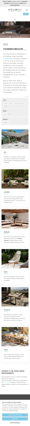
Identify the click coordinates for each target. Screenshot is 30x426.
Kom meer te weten (13, 410)
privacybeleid (7, 382)
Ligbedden (6, 106)
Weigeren (15, 418)
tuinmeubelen (8, 59)
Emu (5, 114)
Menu (26, 10)
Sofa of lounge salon (18, 103)
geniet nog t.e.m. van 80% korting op (15, 3)
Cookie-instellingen (15, 422)
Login (26, 14)
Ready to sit (6, 123)
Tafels (10, 103)
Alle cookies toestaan (15, 415)
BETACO (10, 114)
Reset (27, 96)
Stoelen (5, 103)
